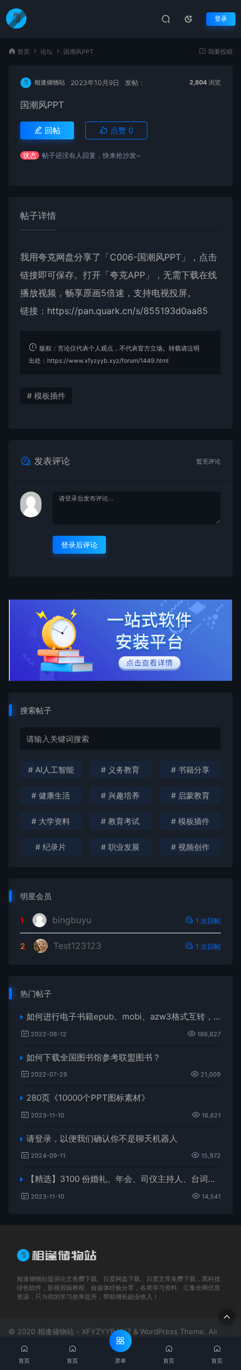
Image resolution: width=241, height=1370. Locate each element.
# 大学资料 (50, 821)
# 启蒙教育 (190, 795)
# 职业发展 (120, 847)
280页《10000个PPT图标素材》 (88, 1097)
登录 (221, 18)
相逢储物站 (49, 82)
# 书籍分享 (190, 769)
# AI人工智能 (51, 769)
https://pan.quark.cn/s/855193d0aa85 (127, 310)
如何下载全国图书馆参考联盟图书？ (93, 1057)
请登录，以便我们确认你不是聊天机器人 (102, 1138)
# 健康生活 (50, 795)
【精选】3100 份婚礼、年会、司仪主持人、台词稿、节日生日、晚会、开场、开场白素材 (123, 1178)
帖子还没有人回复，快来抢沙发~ (91, 155)
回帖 (52, 130)
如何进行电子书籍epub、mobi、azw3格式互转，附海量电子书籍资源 (123, 1016)
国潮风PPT (42, 104)
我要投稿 (219, 51)
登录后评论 (79, 544)
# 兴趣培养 (120, 795)
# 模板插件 (46, 395)
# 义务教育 (120, 769)
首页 (23, 51)
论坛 (46, 51)
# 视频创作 (190, 847)
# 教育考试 (120, 821)
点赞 (120, 130)
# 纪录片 (50, 847)
